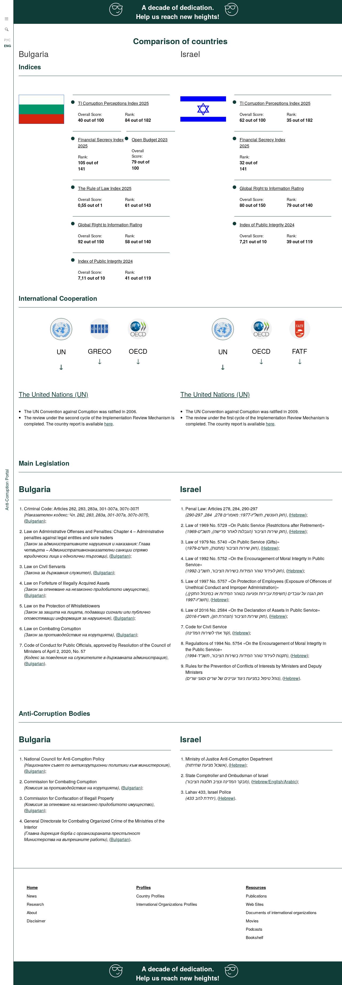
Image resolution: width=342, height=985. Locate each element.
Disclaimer (36, 920)
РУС (7, 39)
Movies (252, 920)
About (32, 912)
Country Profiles (150, 896)
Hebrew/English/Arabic (274, 781)
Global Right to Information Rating (110, 225)
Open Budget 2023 (150, 139)
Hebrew (297, 515)
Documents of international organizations (281, 912)
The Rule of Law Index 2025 (104, 188)
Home (32, 887)
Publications (256, 896)
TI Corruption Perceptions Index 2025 (113, 103)
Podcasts (254, 929)
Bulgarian (34, 521)
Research (35, 904)
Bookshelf (254, 937)
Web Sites (255, 904)
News (32, 896)
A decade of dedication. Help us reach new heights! (177, 12)
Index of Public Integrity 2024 (105, 261)
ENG (7, 45)
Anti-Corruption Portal (7, 489)
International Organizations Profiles (166, 904)
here (108, 424)
